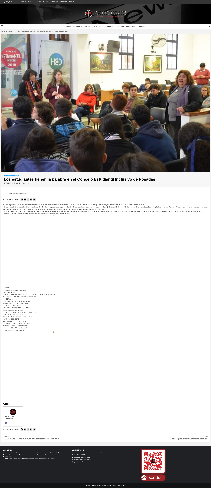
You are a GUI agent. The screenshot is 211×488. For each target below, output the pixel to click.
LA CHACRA (38, 2)
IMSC (124, 485)
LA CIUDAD (15, 175)
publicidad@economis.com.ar (81, 459)
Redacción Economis (13, 183)
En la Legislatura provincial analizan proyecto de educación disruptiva (31, 438)
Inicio (16, 2)
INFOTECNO (54, 2)
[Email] (6, 423)
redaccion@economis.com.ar (81, 457)
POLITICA (30, 2)
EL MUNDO (46, 2)
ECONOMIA (23, 2)
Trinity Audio (18, 193)
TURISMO (71, 2)
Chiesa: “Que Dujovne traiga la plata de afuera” (189, 438)
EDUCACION (63, 2)
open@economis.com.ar (80, 462)
